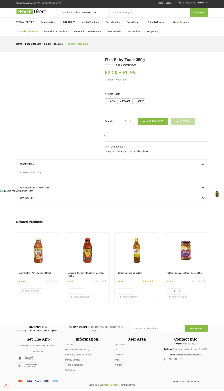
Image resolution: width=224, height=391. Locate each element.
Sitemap (195, 381)
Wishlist (118, 365)
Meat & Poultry (89, 22)
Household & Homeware (86, 31)
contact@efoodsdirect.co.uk (189, 354)
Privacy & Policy (72, 360)
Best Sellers (134, 31)
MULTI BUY (69, 22)
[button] (195, 3)
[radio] (111, 101)
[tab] (112, 164)
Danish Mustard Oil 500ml (130, 273)
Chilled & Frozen (156, 22)
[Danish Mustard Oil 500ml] (136, 234)
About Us (69, 344)
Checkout (118, 354)
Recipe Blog (153, 31)
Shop (116, 360)
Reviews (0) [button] (26, 198)
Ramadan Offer (49, 22)
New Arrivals (114, 31)
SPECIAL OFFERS (25, 22)
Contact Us (70, 370)
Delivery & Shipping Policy (77, 349)
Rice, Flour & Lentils (54, 31)
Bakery (47, 44)
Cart (116, 349)
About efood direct (181, 381)
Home (19, 44)
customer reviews (126, 65)
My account (119, 344)
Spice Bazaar (180, 22)
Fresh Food (133, 22)
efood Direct (111, 385)
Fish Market (112, 22)
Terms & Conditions (74, 365)
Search (200, 12)
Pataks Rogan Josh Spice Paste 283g (184, 273)
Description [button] (27, 164)
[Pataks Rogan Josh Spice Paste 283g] (186, 234)
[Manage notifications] (6, 385)
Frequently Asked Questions (78, 354)
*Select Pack (112, 94)
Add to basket (155, 121)
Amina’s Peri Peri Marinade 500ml (35, 273)
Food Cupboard (28, 31)
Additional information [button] (34, 187)
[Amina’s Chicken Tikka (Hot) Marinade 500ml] (87, 234)
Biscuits (58, 44)
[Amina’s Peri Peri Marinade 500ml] (38, 234)
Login (168, 3)
